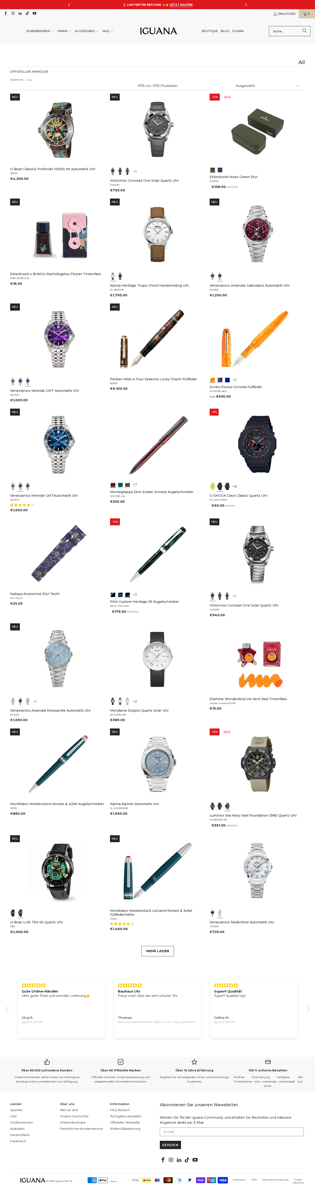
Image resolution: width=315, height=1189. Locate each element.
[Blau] (127, 171)
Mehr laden (157, 951)
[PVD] (13, 913)
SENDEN (170, 1145)
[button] (40, 31)
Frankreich (18, 1141)
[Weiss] (113, 276)
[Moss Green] (212, 169)
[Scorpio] (113, 484)
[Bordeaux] (220, 276)
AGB (254, 1179)
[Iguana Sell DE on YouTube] (34, 13)
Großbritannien (21, 1122)
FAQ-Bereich (120, 1110)
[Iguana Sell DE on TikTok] (27, 13)
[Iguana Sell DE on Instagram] (13, 13)
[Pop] (227, 379)
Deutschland (19, 1135)
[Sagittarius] (120, 484)
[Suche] (304, 31)
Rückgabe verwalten (125, 1116)
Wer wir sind (69, 1110)
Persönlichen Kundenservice (81, 1128)
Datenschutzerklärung (275, 1179)
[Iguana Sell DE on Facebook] (5, 13)
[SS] (20, 913)
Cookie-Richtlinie (298, 1181)
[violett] (28, 381)
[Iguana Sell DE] (158, 31)
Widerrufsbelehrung (125, 1128)
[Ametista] (220, 379)
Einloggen (286, 13)
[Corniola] (212, 379)
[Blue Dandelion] (220, 169)
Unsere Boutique (73, 1122)
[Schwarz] (113, 171)
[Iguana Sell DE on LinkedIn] (20, 13)
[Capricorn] (127, 484)
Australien (17, 1128)
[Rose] (28, 701)
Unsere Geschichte (74, 1116)
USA (13, 1116)
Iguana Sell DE (64, 1181)
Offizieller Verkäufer (125, 1122)
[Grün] (212, 486)
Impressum (239, 1179)
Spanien (16, 1110)
